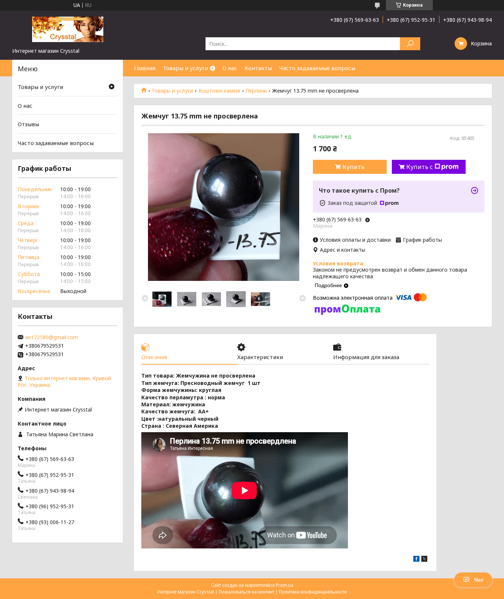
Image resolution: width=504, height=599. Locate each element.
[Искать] (410, 43)
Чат (478, 580)
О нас (229, 68)
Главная (144, 68)
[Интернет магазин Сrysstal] (67, 29)
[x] (424, 559)
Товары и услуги (185, 68)
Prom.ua (284, 585)
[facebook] (416, 559)
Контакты (258, 68)
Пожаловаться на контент (246, 592)
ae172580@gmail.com (51, 337)
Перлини (256, 90)
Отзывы (28, 124)
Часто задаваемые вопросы (317, 68)
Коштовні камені (219, 90)
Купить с (419, 167)
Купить (353, 167)
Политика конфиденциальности (313, 592)
